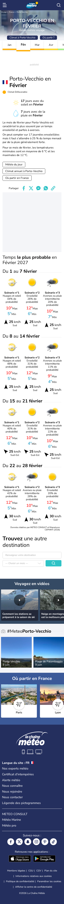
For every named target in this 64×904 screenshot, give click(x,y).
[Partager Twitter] (31, 188)
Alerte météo (11, 780)
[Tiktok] (53, 841)
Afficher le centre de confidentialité (33, 887)
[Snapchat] (27, 841)
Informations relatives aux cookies (34, 876)
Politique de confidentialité (20, 881)
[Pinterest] (44, 841)
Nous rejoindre (12, 791)
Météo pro (9, 825)
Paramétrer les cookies (49, 881)
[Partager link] (53, 188)
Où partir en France (17, 178)
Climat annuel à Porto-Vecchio (23, 171)
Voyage (4, 12)
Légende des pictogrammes (21, 803)
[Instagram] (36, 841)
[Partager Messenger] (38, 188)
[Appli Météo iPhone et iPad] (20, 859)
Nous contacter (12, 797)
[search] (58, 5)
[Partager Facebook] (24, 188)
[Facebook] (10, 841)
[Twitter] (19, 841)
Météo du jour (14, 164)
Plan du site (50, 870)
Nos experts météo (15, 768)
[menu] (5, 5)
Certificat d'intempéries (18, 774)
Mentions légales (16, 870)
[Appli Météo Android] (44, 859)
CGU (30, 870)
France (11, 12)
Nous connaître (12, 786)
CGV (38, 870)
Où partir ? (48, 37)
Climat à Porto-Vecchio (22, 37)
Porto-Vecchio (22, 12)
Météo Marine (11, 820)
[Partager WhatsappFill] (46, 188)
